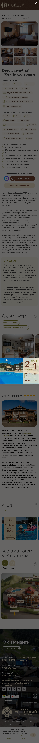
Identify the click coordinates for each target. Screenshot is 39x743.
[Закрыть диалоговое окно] (35, 3)
